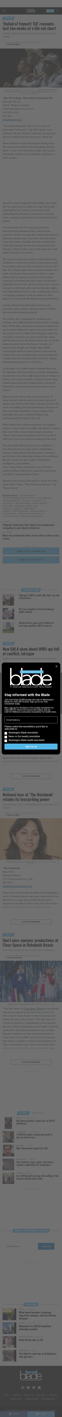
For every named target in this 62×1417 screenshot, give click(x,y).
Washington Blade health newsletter (27, 740)
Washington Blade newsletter (23, 733)
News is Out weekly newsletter (24, 736)
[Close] (56, 666)
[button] (31, 733)
